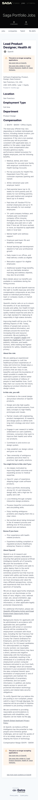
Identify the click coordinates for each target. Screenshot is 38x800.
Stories (16, 3)
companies (12, 31)
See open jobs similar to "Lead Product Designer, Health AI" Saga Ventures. (21, 68)
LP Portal (31, 3)
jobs (3, 31)
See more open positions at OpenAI (19, 775)
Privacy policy (14, 795)
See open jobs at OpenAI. (18, 63)
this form (26, 701)
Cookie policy (24, 795)
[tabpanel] (19, 523)
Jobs (23, 3)
